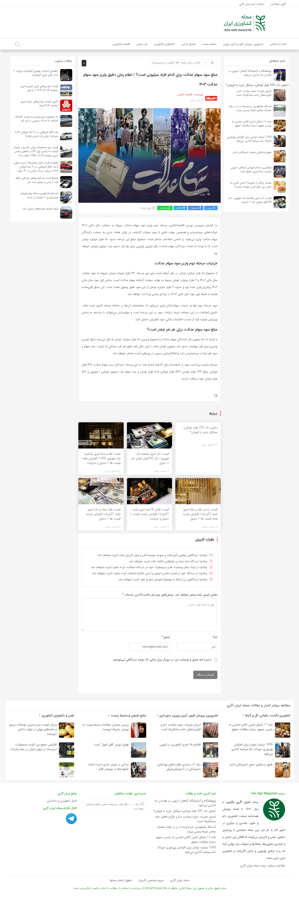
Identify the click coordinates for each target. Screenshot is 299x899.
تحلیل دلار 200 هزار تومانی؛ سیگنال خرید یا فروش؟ (184, 811)
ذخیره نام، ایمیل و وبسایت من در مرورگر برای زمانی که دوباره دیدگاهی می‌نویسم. (162, 659)
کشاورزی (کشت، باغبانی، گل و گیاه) (267, 715)
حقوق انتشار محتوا (121, 880)
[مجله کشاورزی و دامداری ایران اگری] (244, 22)
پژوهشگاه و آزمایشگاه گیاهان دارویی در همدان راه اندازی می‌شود (185, 803)
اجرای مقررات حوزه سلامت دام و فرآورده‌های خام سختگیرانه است (185, 819)
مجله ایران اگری (179, 880)
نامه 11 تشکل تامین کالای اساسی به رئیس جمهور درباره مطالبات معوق (186, 839)
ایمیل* (166, 637)
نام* (215, 637)
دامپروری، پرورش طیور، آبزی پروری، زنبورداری (188, 715)
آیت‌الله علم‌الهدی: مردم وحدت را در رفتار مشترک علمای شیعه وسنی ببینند (186, 829)
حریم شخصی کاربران (151, 880)
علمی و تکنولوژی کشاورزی (57, 715)
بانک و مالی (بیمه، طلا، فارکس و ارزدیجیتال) (176, 63)
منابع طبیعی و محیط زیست (128, 715)
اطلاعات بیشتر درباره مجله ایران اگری (262, 865)
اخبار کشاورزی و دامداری (62, 800)
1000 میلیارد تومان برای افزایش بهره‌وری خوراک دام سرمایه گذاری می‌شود (186, 849)
